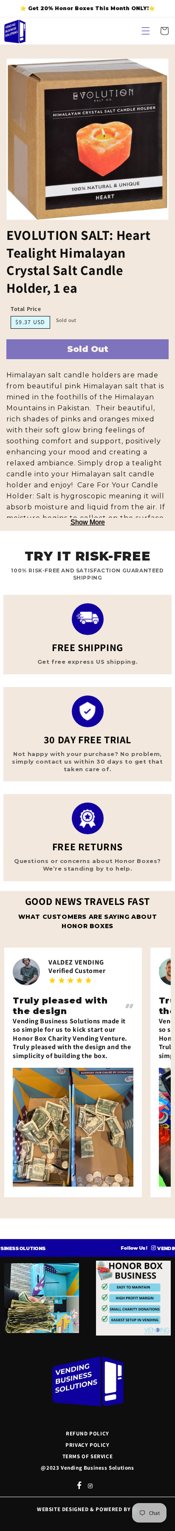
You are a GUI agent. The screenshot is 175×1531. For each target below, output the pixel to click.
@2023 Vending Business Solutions (87, 1467)
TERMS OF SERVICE (87, 1456)
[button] (145, 31)
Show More (88, 522)
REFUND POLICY (87, 1433)
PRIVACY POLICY (87, 1445)
